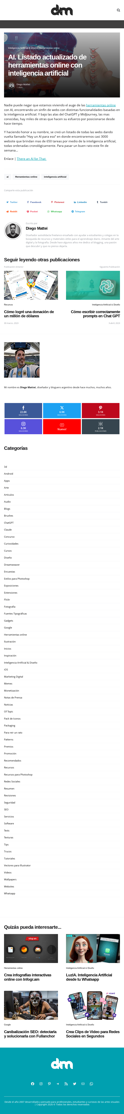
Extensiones (10, 592)
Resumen (9, 788)
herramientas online (101, 105)
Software (9, 823)
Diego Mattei (23, 84)
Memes (8, 683)
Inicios (7, 648)
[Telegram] (58, 1084)
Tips (6, 844)
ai (8, 176)
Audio (7, 501)
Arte (6, 487)
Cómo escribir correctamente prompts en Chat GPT (95, 314)
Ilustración (10, 641)
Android (8, 473)
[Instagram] (41, 1084)
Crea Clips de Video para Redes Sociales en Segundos (92, 1034)
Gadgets (8, 620)
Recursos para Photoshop (18, 774)
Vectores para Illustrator (17, 865)
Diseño (8, 557)
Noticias (8, 704)
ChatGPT (9, 522)
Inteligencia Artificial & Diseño (23, 48)
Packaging (9, 725)
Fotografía (9, 606)
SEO (6, 809)
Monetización (11, 690)
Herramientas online (49, 48)
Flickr (7, 599)
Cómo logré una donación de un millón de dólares (29, 314)
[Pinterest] (49, 1084)
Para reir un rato (13, 732)
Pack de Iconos (12, 718)
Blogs (7, 508)
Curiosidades (11, 543)
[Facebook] (32, 1084)
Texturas (8, 837)
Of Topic (8, 711)
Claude (8, 529)
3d (5, 466)
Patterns (8, 739)
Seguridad (9, 802)
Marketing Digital (13, 676)
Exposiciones (11, 585)
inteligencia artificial (55, 176)
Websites (9, 886)
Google (8, 627)
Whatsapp (9, 893)
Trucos (7, 851)
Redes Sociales (12, 781)
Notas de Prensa (13, 697)
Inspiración (10, 655)
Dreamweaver (12, 564)
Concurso (9, 536)
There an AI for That (31, 159)
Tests (6, 830)
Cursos (8, 550)
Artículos (9, 494)
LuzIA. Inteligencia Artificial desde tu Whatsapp (89, 977)
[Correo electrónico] (83, 1084)
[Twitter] (74, 1084)
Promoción (10, 753)
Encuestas (9, 571)
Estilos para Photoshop (17, 578)
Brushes (8, 515)
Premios (8, 746)
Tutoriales (9, 858)
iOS (6, 669)
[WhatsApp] (91, 1084)
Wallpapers (10, 879)
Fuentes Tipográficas (15, 613)
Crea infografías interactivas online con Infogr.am (27, 977)
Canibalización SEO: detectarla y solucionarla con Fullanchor (30, 1034)
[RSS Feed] (66, 1084)
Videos (7, 872)
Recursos (8, 304)
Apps (7, 480)
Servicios (9, 816)
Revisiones (10, 795)
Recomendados (12, 760)
